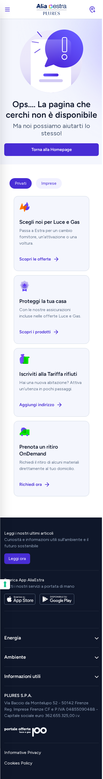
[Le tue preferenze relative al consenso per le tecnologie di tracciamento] (5, 584)
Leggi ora (17, 558)
